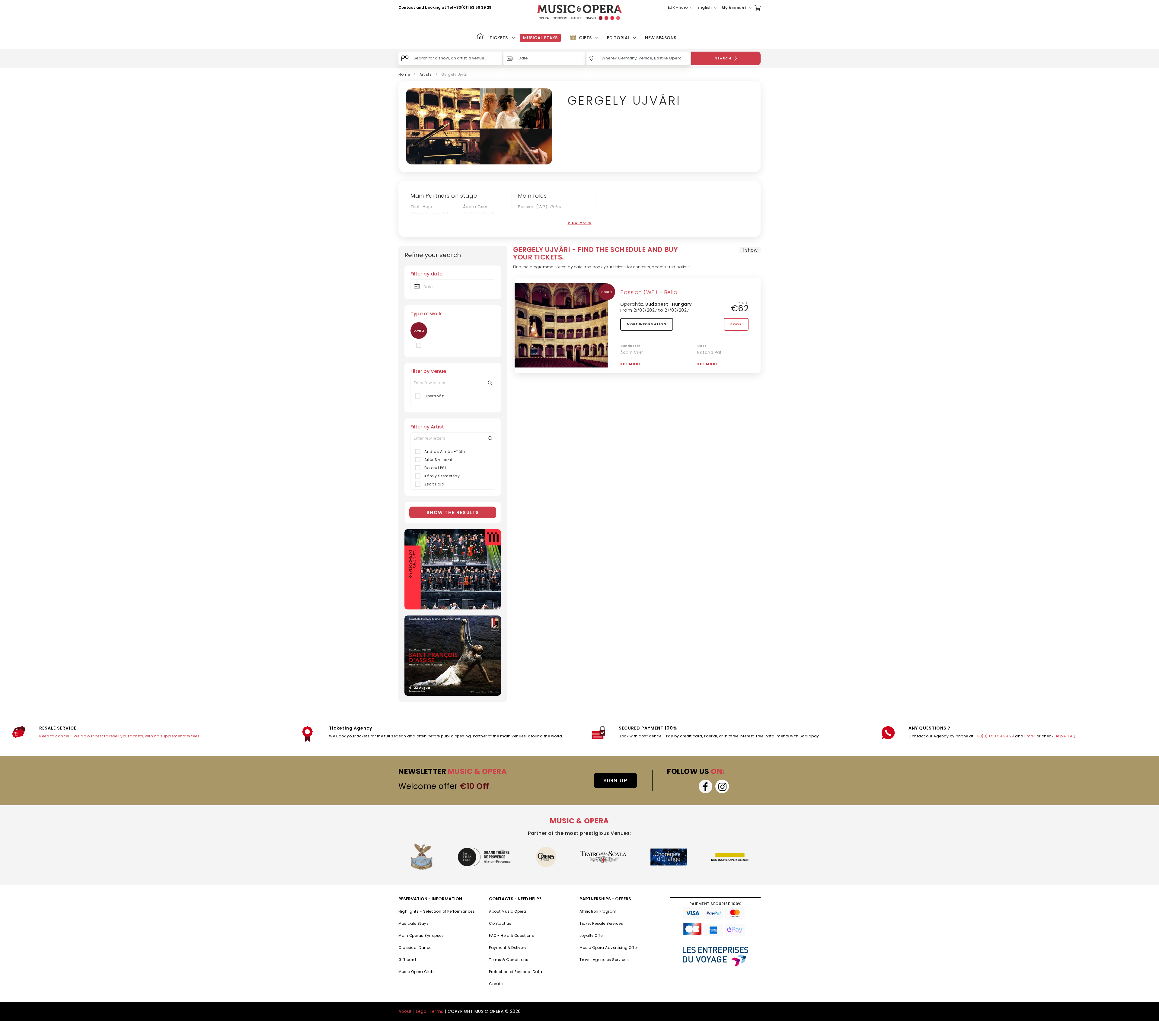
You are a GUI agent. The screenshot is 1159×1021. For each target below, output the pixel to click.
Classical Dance (415, 947)
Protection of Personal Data (515, 971)
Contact (406, 7)
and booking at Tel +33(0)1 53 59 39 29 (453, 7)
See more (630, 364)
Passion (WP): (540, 207)
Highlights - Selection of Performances (436, 911)
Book (736, 324)
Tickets (499, 38)
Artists (426, 74)
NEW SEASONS (660, 38)
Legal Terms (429, 1011)
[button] (681, 8)
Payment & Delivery (507, 947)
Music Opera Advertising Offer (609, 947)
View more (580, 223)
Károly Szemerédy (430, 214)
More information (646, 324)
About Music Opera (507, 911)
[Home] (480, 37)
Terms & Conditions (508, 959)
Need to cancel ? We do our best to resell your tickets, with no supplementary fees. (120, 736)
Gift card (407, 959)
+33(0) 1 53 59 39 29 (994, 736)
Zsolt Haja (421, 207)
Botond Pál (475, 221)
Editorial (618, 38)
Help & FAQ (1065, 736)
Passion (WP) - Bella (649, 292)
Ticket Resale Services (601, 923)
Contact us (500, 923)
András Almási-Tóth (432, 221)
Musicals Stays (413, 923)
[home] (579, 12)
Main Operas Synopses (421, 935)
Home (404, 74)
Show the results (452, 512)
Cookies (497, 983)
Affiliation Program (598, 911)
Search (723, 58)
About (405, 1011)
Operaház (434, 396)
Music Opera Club (415, 971)
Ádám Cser (475, 207)
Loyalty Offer (592, 935)
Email (1030, 736)
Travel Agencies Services (604, 959)
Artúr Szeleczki (479, 214)
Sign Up (615, 780)
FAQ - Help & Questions (511, 935)
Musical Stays (540, 38)
